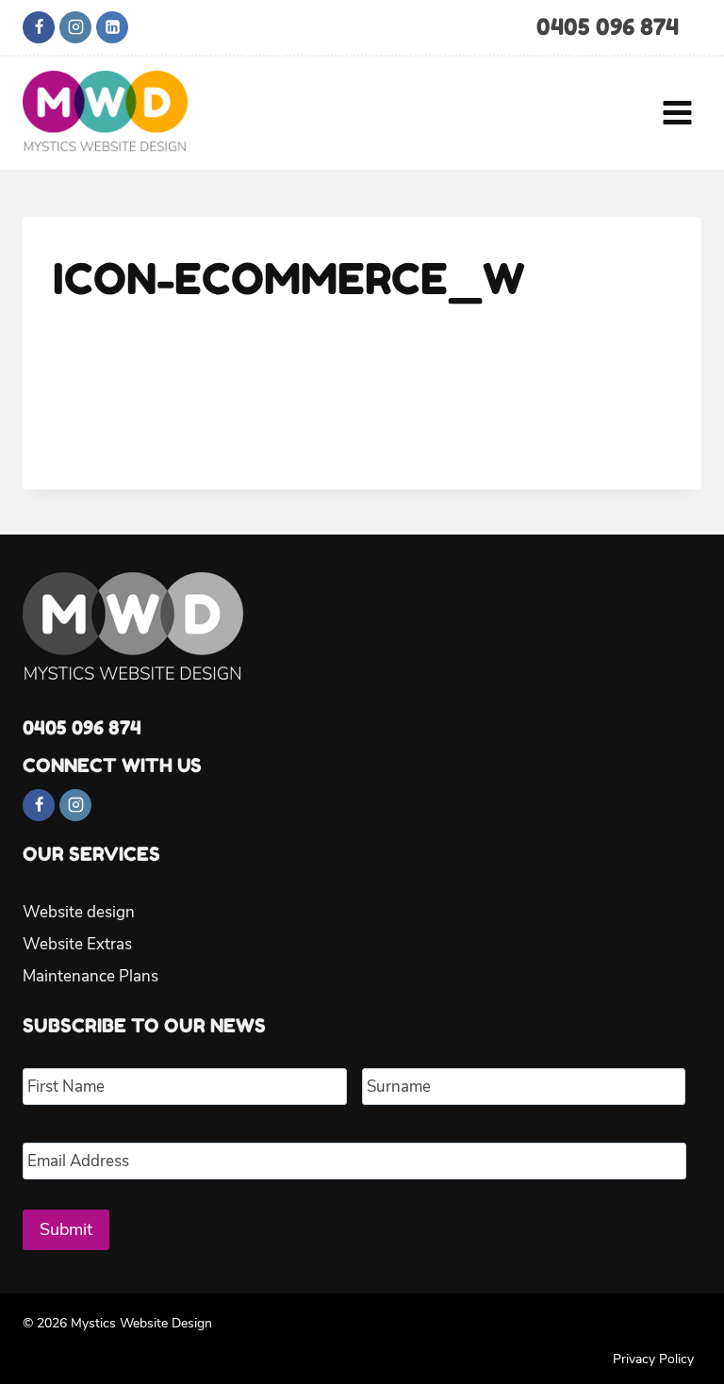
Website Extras (77, 944)
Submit (66, 1229)
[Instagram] (75, 27)
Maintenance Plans (90, 976)
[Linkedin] (112, 27)
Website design (79, 912)
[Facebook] (39, 27)
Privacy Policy (653, 1359)
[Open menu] (676, 112)
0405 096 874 (607, 27)
